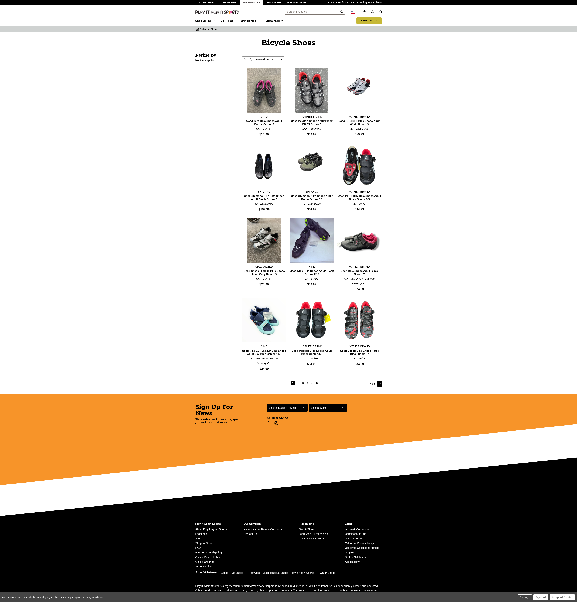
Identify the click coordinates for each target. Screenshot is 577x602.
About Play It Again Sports (211, 529)
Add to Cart (264, 90)
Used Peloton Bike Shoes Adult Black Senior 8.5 (312, 352)
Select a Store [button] (208, 29)
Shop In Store (203, 543)
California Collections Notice (362, 547)
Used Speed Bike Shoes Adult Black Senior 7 (359, 352)
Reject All (541, 597)
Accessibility (352, 561)
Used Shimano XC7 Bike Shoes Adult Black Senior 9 (264, 198)
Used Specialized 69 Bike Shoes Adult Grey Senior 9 (264, 273)
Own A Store (369, 20)
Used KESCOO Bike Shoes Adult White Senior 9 (359, 122)
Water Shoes (327, 572)
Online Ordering (204, 561)
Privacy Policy (353, 538)
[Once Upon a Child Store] (229, 2)
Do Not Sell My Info (356, 557)
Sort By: (248, 59)
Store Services (204, 566)
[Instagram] (276, 423)
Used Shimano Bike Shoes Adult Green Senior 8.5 (312, 198)
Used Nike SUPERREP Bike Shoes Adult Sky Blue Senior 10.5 (264, 352)
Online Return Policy (207, 557)
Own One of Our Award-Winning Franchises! (355, 2)
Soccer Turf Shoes (232, 572)
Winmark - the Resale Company (263, 529)
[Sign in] (372, 12)
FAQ (198, 547)
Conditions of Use (355, 533)
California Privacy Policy (359, 543)
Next (372, 384)
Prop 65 (349, 552)
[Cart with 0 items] (380, 12)
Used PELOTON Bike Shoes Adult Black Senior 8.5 (359, 198)
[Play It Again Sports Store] (251, 2)
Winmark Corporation (357, 529)
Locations (201, 533)
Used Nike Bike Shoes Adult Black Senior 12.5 (312, 273)
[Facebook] (268, 423)
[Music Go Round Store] (296, 2)
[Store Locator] (364, 12)
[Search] (342, 12)
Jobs (198, 538)
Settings (525, 597)
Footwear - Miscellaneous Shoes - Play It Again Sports (281, 572)
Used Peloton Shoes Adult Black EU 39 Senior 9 (312, 122)
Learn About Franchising (313, 533)
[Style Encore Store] (274, 2)
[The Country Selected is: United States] (354, 12)
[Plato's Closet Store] (206, 2)
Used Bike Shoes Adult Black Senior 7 (359, 273)
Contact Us (250, 533)
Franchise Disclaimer (311, 538)
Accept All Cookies (562, 597)
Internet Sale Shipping (208, 552)
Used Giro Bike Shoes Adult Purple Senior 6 (264, 122)
